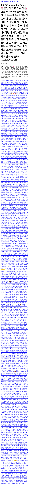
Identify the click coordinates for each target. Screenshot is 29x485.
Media (12, 1)
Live (15, 1)
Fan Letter (8, 1)
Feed (2, 1)
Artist (4, 1)
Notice (17, 1)
